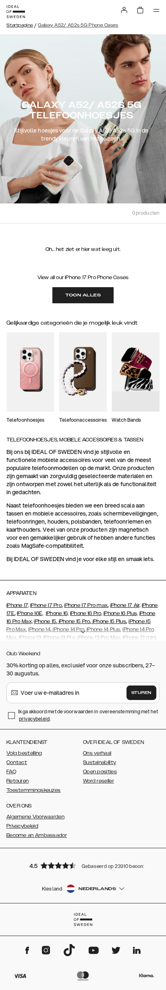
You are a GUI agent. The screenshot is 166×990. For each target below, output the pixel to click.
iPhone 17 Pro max (86, 605)
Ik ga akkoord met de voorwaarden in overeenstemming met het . (88, 715)
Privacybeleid (22, 826)
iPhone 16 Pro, (86, 613)
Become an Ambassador (36, 835)
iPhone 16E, (30, 613)
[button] (83, 865)
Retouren (17, 781)
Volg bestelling (24, 753)
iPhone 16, (57, 613)
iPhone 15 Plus (109, 621)
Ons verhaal (97, 753)
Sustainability (99, 762)
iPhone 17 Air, (125, 605)
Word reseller (98, 781)
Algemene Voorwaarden (35, 817)
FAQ (11, 772)
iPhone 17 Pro (46, 605)
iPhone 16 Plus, (121, 613)
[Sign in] (124, 10)
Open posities (100, 772)
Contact (16, 762)
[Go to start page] (15, 11)
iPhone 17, (17, 605)
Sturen (141, 693)
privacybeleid (34, 718)
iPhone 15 (45, 621)
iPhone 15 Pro (73, 621)
